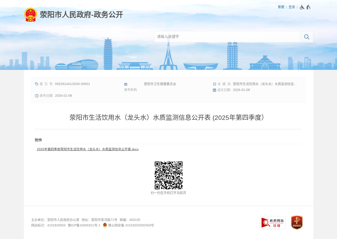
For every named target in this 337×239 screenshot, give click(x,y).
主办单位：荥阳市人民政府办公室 (55, 220)
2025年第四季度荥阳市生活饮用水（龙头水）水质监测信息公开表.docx (88, 149)
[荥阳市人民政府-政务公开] (73, 14)
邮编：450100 (130, 220)
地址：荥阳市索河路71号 (99, 220)
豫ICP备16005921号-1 (84, 225)
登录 (292, 7)
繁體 (281, 7)
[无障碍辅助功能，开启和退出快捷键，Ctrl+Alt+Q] (305, 7)
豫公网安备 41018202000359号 (130, 225)
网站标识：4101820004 (48, 225)
